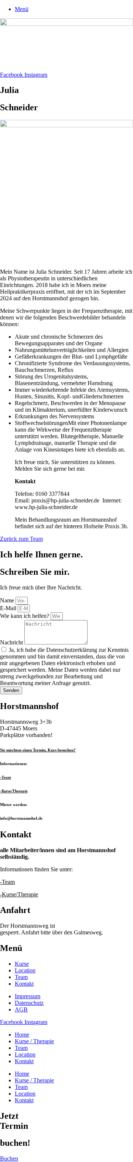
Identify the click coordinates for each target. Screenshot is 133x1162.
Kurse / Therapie (34, 1041)
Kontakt (24, 1061)
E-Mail (9, 608)
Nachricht (12, 642)
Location (25, 1054)
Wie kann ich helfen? (25, 616)
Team (21, 1048)
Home (22, 1034)
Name (8, 600)
